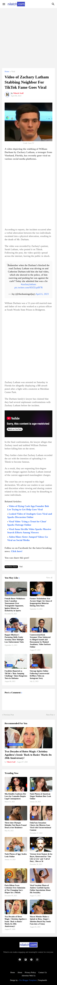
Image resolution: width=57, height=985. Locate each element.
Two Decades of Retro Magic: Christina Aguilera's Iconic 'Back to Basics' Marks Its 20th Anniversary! (28, 754)
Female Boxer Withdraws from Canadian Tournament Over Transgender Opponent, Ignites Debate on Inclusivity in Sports (15, 605)
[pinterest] (31, 959)
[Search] (53, 4)
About (19, 972)
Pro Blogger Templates (28, 980)
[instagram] (37, 959)
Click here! (16, 551)
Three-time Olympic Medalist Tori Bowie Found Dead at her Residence (16, 825)
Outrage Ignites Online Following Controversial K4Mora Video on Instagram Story (39, 674)
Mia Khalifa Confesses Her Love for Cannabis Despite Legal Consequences (15, 796)
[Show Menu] (3, 4)
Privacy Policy (30, 972)
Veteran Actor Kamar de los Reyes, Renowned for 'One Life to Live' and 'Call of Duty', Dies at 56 (41, 857)
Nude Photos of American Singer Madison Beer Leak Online (40, 796)
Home (7, 72)
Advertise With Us (28, 976)
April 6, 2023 (42, 294)
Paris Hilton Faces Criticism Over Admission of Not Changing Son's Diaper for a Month (15, 889)
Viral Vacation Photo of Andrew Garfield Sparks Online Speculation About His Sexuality (40, 889)
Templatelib (42, 980)
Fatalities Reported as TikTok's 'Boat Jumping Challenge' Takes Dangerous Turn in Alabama (16, 674)
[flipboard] (25, 959)
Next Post (49, 715)
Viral (13, 72)
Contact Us (42, 972)
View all (49, 578)
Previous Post (9, 715)
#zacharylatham (28, 284)
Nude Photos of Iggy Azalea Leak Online (16, 855)
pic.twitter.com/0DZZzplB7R (28, 287)
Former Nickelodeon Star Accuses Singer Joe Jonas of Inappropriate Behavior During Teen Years (41, 602)
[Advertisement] (28, 36)
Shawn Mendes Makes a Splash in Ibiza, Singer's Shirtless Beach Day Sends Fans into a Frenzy (40, 920)
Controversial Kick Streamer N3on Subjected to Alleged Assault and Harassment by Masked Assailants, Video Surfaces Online (40, 641)
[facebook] (19, 959)
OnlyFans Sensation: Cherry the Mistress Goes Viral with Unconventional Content (40, 826)
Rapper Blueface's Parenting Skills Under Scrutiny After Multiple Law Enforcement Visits (14, 638)
